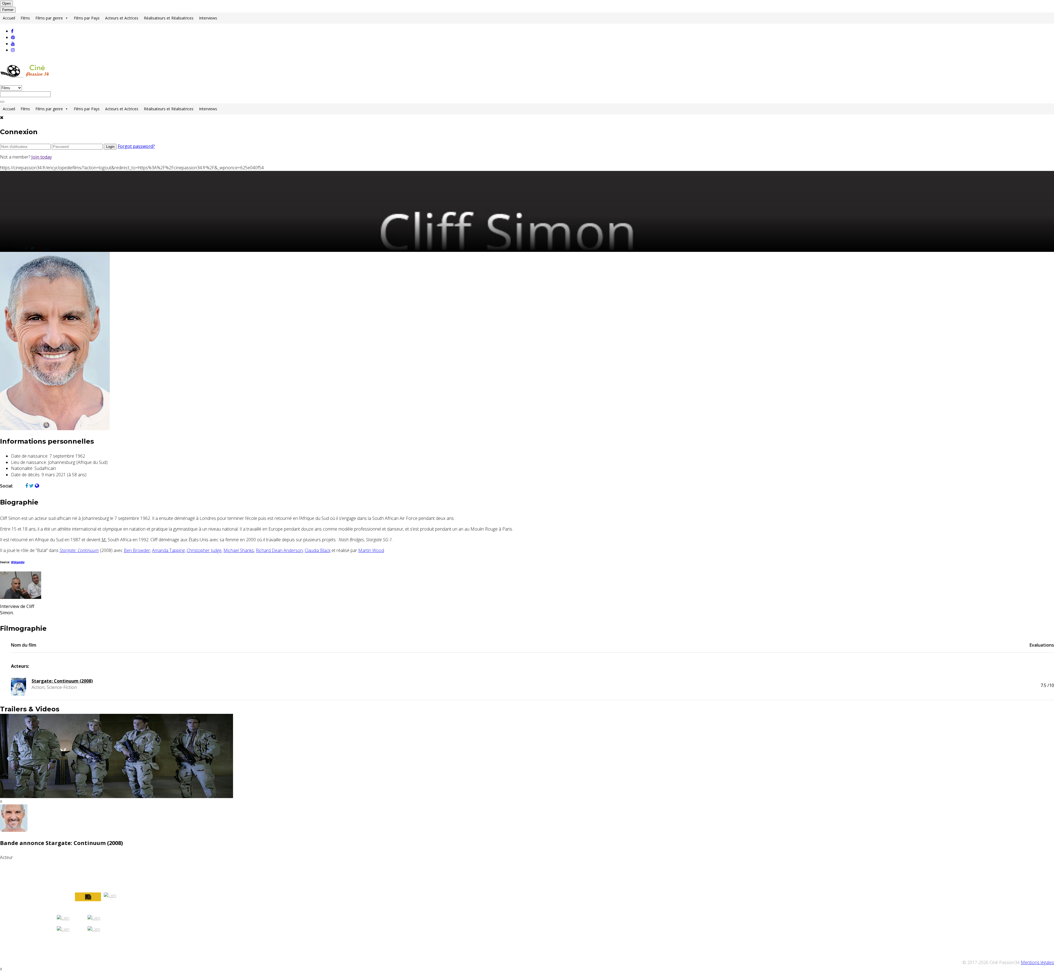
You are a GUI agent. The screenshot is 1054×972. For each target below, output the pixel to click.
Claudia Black (317, 550)
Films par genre (49, 18)
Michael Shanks (238, 550)
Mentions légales (1037, 962)
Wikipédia (17, 562)
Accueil (9, 18)
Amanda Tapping (168, 550)
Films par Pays (87, 18)
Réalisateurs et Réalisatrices (169, 18)
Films (25, 18)
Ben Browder (137, 550)
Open (6, 3)
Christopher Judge (204, 550)
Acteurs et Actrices (121, 18)
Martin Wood (371, 550)
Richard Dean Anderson (279, 550)
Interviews (208, 18)
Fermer (7, 10)
